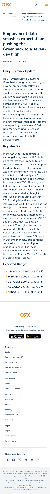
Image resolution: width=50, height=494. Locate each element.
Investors (9, 420)
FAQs (7, 383)
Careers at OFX (11, 415)
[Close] (38, 478)
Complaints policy (12, 388)
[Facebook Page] (7, 459)
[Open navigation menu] (46, 4)
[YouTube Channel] (32, 459)
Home (4, 14)
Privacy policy (11, 441)
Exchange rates (11, 362)
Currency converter (13, 367)
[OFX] (6, 5)
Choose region (11, 372)
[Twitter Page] (19, 459)
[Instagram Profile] (38, 459)
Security (8, 409)
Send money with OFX (14, 357)
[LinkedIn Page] (13, 459)
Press (7, 404)
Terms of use (10, 436)
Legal (7, 430)
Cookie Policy (12, 491)
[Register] (36, 4)
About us (9, 399)
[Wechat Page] (26, 459)
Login (7, 352)
